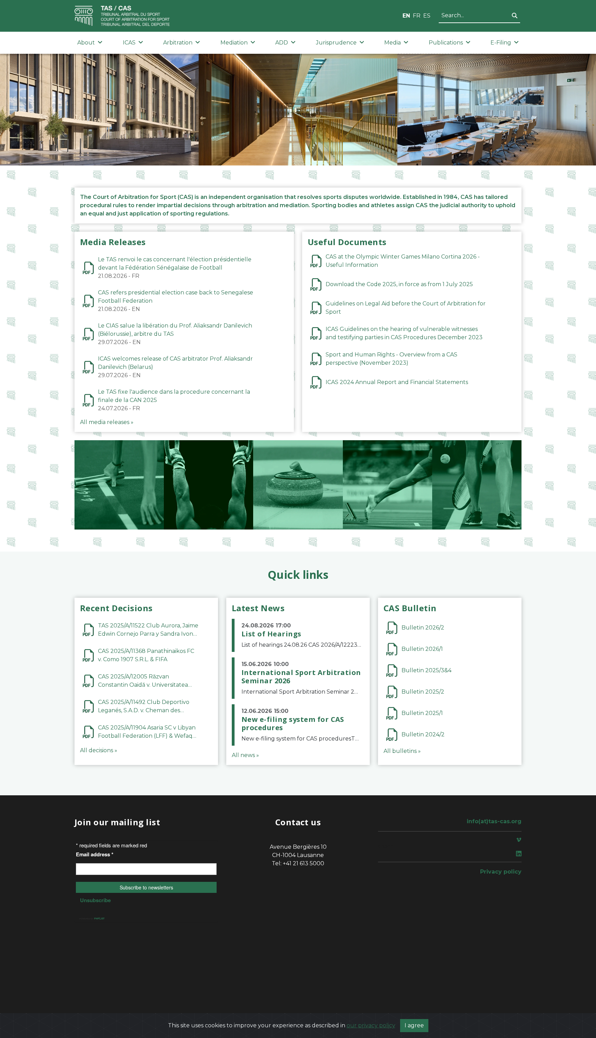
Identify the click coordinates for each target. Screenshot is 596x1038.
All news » (245, 755)
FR (416, 15)
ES (426, 15)
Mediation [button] (234, 42)
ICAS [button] (129, 42)
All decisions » (98, 750)
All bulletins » (402, 751)
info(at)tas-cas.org (494, 821)
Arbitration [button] (177, 42)
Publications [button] (446, 42)
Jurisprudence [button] (336, 42)
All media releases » (106, 422)
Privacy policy (501, 871)
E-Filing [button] (500, 42)
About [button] (86, 42)
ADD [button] (281, 42)
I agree (414, 1025)
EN (406, 15)
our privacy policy (371, 1025)
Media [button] (392, 42)
